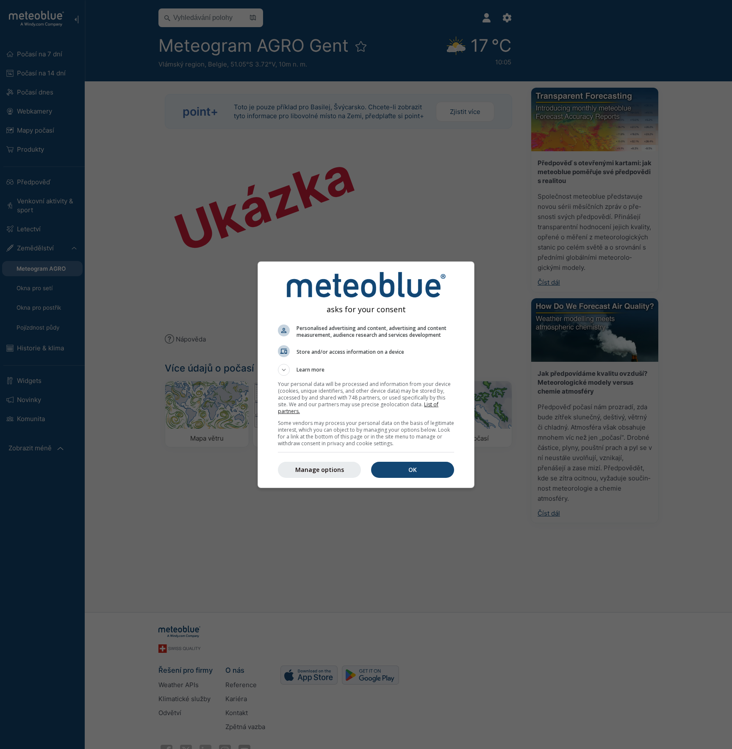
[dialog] (366, 374)
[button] (366, 370)
